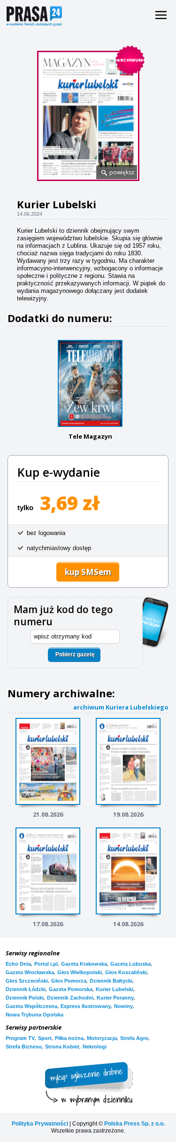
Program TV (20, 1038)
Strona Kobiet (62, 1046)
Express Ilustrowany (86, 1006)
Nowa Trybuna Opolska (34, 1014)
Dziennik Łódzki (26, 989)
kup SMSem (88, 572)
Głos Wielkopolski (79, 972)
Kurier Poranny (115, 997)
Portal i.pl (46, 964)
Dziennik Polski (25, 997)
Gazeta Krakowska (84, 964)
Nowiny (123, 1006)
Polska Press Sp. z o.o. (134, 1123)
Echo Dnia (18, 964)
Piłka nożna (69, 1038)
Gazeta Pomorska (70, 989)
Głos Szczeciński (27, 981)
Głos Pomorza (68, 981)
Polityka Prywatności (40, 1123)
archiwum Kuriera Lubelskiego (120, 707)
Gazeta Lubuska (130, 964)
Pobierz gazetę (75, 654)
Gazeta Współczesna (31, 1006)
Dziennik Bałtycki (111, 981)
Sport (45, 1038)
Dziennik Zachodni (70, 997)
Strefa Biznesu (24, 1046)
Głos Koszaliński (126, 972)
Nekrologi (95, 1046)
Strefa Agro (134, 1038)
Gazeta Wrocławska (30, 972)
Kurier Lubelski (114, 989)
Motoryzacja (102, 1038)
